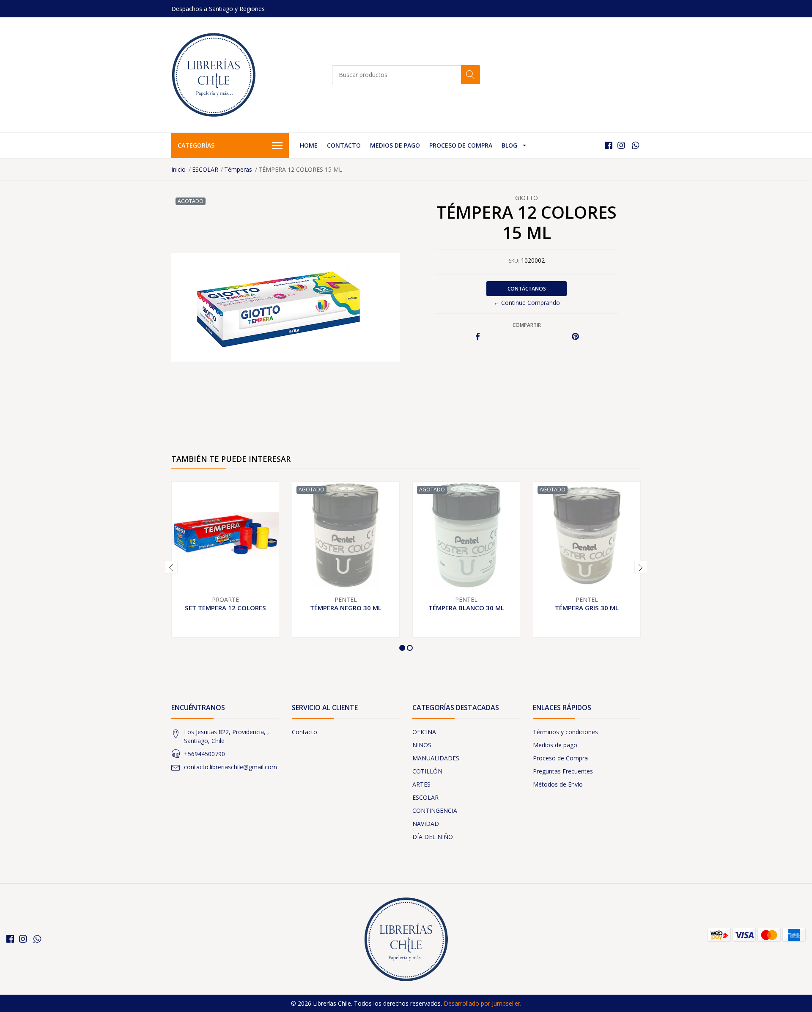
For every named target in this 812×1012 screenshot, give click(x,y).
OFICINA (424, 732)
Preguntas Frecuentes (563, 771)
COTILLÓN (427, 771)
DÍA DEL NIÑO (432, 837)
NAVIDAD (425, 824)
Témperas (238, 169)
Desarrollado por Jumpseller (482, 1003)
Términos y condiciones (565, 732)
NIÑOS (421, 745)
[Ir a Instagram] (621, 145)
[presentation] (171, 567)
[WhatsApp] (635, 145)
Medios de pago (395, 145)
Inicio (178, 169)
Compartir (527, 325)
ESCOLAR (205, 169)
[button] (402, 648)
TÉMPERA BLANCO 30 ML (466, 607)
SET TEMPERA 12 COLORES (225, 607)
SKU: (514, 260)
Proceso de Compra (460, 145)
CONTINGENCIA (434, 810)
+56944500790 (204, 754)
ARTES (421, 784)
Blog (509, 145)
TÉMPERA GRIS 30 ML (587, 607)
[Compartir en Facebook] (478, 337)
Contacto (344, 145)
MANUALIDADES (435, 758)
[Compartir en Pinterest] (575, 337)
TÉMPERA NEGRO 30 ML (345, 607)
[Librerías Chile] (213, 75)
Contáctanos (527, 288)
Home (309, 145)
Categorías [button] (196, 145)
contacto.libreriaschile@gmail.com (230, 767)
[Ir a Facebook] (608, 145)
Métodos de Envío (558, 784)
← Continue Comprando (527, 303)
